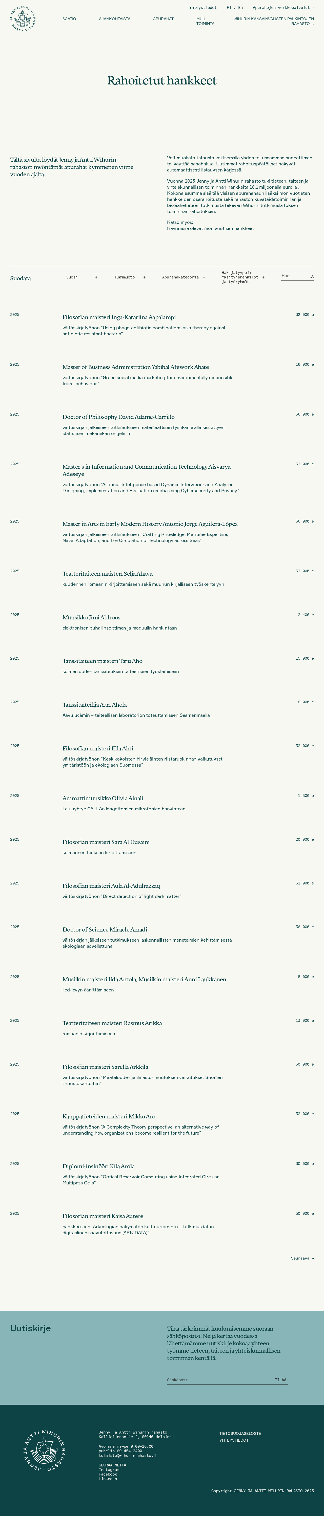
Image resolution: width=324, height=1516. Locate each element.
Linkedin (108, 1478)
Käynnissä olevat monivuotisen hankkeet (210, 228)
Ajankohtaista (114, 18)
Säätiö (69, 18)
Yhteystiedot (203, 7)
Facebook (108, 1474)
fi (229, 7)
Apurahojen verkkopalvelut (281, 7)
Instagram (109, 1469)
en (240, 7)
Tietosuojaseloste (240, 1433)
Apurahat (163, 18)
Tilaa (280, 1379)
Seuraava (302, 1258)
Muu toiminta (205, 21)
